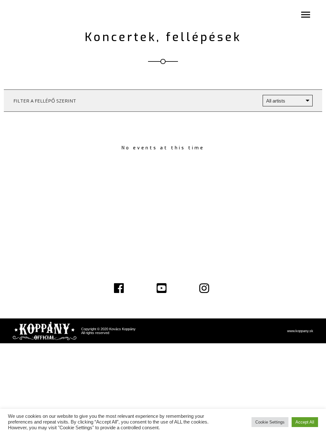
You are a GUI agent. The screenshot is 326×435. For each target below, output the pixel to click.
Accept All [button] (304, 422)
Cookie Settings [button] (270, 422)
